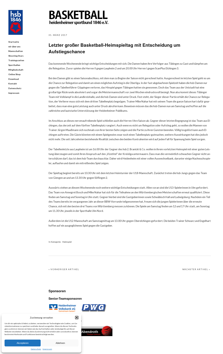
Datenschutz (36, 349)
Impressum (47, 349)
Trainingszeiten (16, 60)
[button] (76, 317)
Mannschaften (15, 51)
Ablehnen (60, 343)
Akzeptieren (23, 343)
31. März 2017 (58, 35)
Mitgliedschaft (15, 69)
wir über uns (14, 46)
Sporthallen (14, 65)
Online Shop (14, 74)
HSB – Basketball (15, 22)
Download (13, 79)
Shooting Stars (16, 55)
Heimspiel (67, 242)
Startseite (13, 42)
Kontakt (12, 83)
